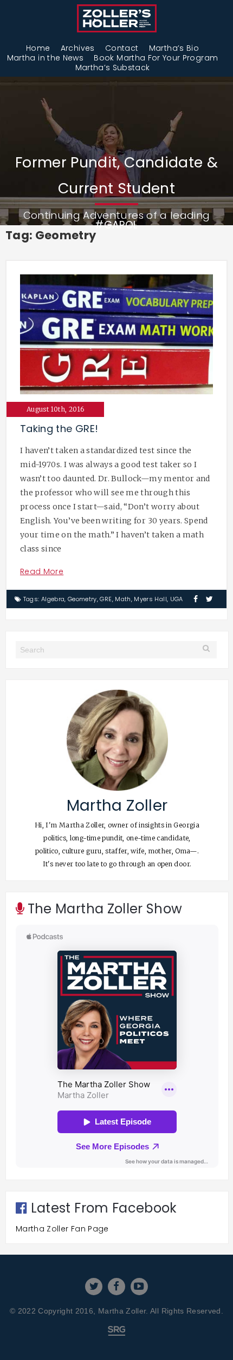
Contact (121, 48)
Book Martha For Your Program (156, 57)
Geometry (82, 599)
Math (123, 599)
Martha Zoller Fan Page (62, 1228)
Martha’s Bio (174, 48)
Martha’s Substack (112, 67)
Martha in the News (45, 57)
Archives (78, 48)
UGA (176, 599)
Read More (41, 571)
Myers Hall (150, 599)
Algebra (52, 599)
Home (38, 48)
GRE (106, 599)
